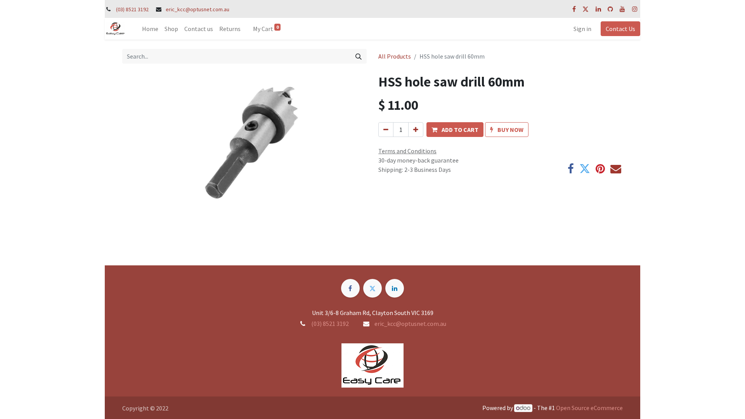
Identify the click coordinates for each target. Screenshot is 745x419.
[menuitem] (150, 28)
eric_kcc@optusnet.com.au (197, 9)
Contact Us (620, 29)
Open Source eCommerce (589, 408)
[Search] (358, 56)
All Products (394, 56)
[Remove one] (385, 129)
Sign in (582, 29)
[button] (454, 129)
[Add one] (415, 129)
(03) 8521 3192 (132, 9)
